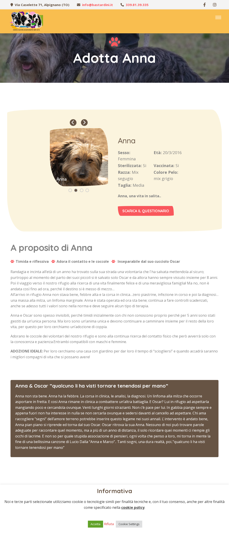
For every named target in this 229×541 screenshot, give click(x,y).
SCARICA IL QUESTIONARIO (145, 211)
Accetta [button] (95, 524)
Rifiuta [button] (109, 524)
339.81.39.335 (137, 4)
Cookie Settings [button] (129, 524)
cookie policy (132, 507)
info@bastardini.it (97, 4)
